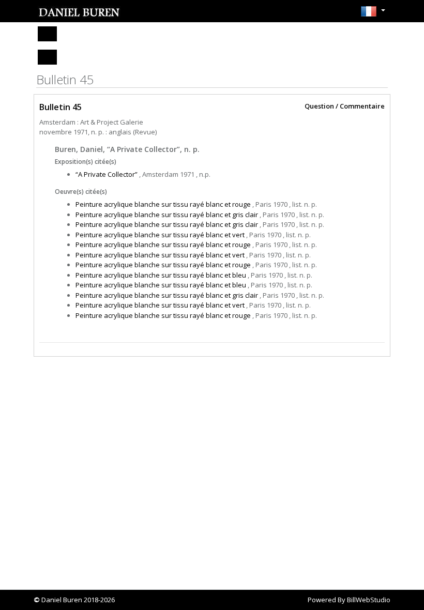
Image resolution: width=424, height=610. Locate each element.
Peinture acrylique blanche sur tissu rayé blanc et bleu (160, 275)
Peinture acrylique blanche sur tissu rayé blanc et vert (160, 234)
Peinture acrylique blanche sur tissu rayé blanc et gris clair (166, 214)
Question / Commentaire (345, 106)
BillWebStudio (368, 599)
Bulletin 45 (60, 107)
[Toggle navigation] (47, 33)
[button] (372, 14)
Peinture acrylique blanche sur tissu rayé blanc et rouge (163, 204)
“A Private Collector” (106, 174)
